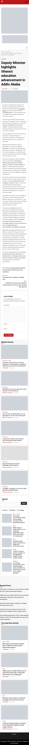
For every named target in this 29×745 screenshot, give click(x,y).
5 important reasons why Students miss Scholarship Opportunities (14, 428)
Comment (7, 305)
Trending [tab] (21, 510)
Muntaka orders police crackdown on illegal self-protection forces (7, 542)
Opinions (15, 561)
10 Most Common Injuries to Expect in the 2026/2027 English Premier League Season (7, 553)
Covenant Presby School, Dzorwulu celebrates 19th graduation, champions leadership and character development (14, 352)
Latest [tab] (5, 510)
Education (3, 59)
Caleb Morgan (5, 367)
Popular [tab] (12, 510)
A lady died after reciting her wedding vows (13, 277)
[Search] (27, 47)
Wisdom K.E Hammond (7, 392)
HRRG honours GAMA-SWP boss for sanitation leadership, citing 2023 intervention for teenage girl (7, 530)
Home (14, 734)
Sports (18, 514)
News (10, 360)
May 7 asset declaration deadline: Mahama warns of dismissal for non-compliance (13, 269)
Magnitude (25, 741)
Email (6, 329)
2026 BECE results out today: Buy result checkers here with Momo (14, 378)
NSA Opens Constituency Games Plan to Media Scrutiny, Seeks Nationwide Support (7, 518)
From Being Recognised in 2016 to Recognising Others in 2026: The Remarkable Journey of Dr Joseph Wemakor (7, 567)
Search (5, 499)
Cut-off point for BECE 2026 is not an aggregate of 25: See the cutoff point (14, 403)
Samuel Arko (5, 88)
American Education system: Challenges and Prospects (14, 453)
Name (6, 324)
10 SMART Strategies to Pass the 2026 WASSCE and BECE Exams (14, 478)
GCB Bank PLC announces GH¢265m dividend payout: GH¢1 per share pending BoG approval (15, 284)
